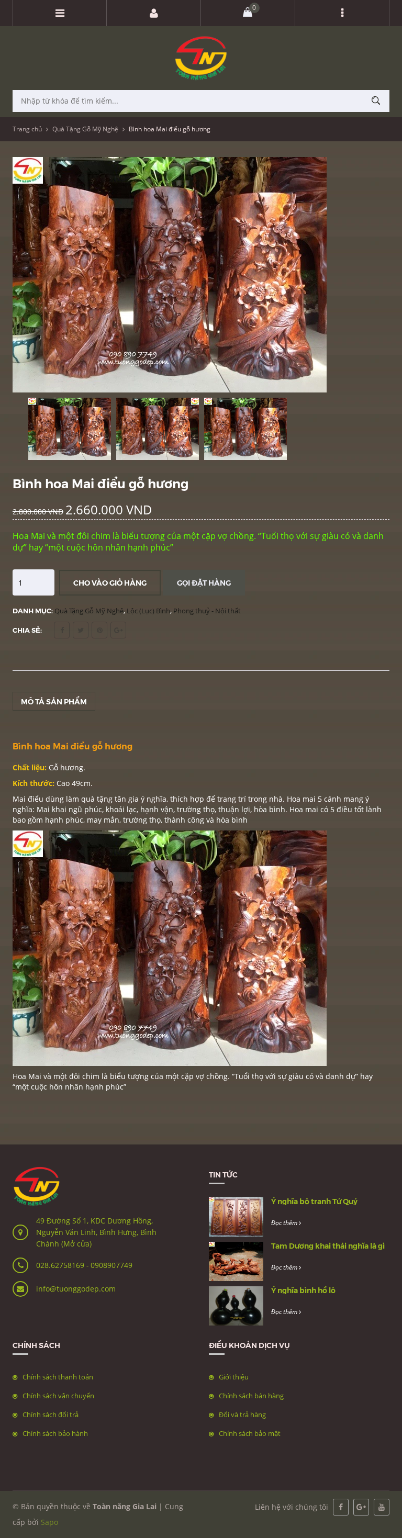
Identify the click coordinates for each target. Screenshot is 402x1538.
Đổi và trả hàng (242, 1414)
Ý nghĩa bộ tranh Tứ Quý (314, 1201)
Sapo (49, 1522)
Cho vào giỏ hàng (110, 582)
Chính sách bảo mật (250, 1433)
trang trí (231, 799)
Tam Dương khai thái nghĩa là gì (328, 1245)
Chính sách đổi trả (51, 1414)
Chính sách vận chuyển (58, 1395)
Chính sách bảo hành (55, 1433)
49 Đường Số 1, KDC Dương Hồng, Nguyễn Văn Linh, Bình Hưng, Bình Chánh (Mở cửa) (96, 1232)
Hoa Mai (28, 1076)
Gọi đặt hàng (204, 582)
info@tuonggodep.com (76, 1289)
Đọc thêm (285, 1222)
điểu (35, 799)
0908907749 (111, 1265)
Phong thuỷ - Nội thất (207, 610)
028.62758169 (61, 1265)
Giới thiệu (234, 1377)
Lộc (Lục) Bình (148, 610)
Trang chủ (27, 129)
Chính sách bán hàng (251, 1395)
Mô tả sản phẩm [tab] (54, 701)
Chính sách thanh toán (58, 1377)
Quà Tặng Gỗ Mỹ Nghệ (85, 129)
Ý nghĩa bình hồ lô (303, 1290)
